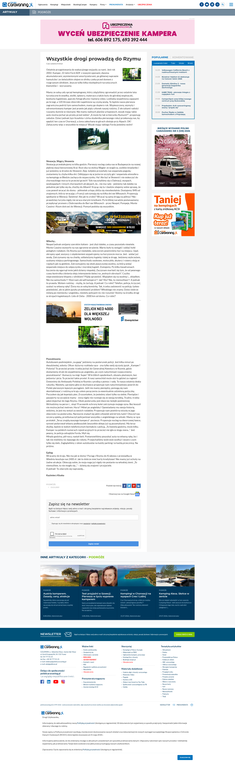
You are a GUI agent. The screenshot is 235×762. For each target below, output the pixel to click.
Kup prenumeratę (89, 682)
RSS (84, 665)
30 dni (190, 63)
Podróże (165, 669)
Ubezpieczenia (88, 672)
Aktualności (166, 650)
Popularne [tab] (160, 57)
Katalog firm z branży (130, 657)
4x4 (163, 687)
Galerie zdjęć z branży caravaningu (135, 672)
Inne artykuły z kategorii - (72, 557)
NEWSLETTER (50, 634)
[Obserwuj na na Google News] (137, 494)
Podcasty (165, 694)
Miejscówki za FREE (130, 652)
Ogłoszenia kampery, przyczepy (134, 655)
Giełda (125, 687)
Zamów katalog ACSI (90, 687)
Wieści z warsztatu (169, 682)
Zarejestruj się (88, 652)
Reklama (87, 657)
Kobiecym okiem (168, 660)
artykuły (10, 11)
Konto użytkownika (90, 650)
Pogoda (125, 677)
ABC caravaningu (168, 662)
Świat (164, 655)
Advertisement (89, 660)
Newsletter (87, 669)
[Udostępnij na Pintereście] (134, 485)
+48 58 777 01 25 (52, 659)
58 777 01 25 (48, 657)
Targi (164, 696)
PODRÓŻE (51, 484)
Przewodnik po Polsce (170, 657)
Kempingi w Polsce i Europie (132, 650)
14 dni (181, 63)
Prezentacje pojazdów (170, 674)
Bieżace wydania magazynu (93, 684)
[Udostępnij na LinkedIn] (138, 485)
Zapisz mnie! (93, 544)
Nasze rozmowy (168, 689)
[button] (130, 4)
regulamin (86, 523)
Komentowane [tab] (183, 57)
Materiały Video (128, 675)
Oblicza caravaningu (169, 665)
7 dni (173, 63)
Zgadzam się (185, 757)
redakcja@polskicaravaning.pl (56, 662)
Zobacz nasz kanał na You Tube (134, 682)
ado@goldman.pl (51, 664)
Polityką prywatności (91, 749)
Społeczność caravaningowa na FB (135, 684)
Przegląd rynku (167, 672)
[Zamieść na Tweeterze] (129, 485)
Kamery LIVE (127, 680)
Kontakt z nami (88, 662)
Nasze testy (166, 684)
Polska (164, 652)
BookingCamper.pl (129, 660)
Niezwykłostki (167, 691)
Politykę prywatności (86, 723)
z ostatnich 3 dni (160, 63)
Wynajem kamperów (169, 667)
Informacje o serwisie (90, 655)
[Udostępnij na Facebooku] (124, 485)
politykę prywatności (98, 523)
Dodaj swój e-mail (184, 634)
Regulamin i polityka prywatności (94, 667)
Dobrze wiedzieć (168, 679)
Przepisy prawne (168, 677)
